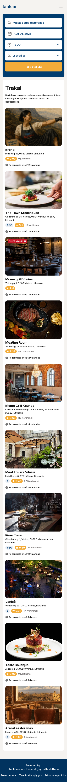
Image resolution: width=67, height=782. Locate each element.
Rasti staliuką (33, 66)
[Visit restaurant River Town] (33, 512)
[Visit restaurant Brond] (33, 127)
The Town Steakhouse (22, 213)
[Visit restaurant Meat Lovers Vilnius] (33, 449)
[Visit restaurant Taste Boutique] (33, 642)
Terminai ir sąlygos (30, 775)
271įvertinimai (31, 481)
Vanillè (10, 602)
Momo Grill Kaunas (19, 405)
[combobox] (36, 23)
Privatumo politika (55, 775)
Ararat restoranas (19, 728)
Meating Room (16, 342)
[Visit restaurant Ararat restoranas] (33, 705)
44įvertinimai (30, 610)
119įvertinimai (25, 417)
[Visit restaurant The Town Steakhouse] (33, 190)
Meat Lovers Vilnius (20, 472)
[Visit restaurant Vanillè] (33, 579)
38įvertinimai (34, 547)
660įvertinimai (26, 351)
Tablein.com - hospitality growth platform (34, 769)
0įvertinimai (24, 158)
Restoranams (8, 775)
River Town (13, 535)
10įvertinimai (32, 225)
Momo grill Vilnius (19, 279)
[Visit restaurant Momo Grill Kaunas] (33, 383)
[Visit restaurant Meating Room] (33, 319)
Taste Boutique (17, 665)
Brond (10, 150)
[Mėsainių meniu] (61, 6)
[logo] (9, 7)
